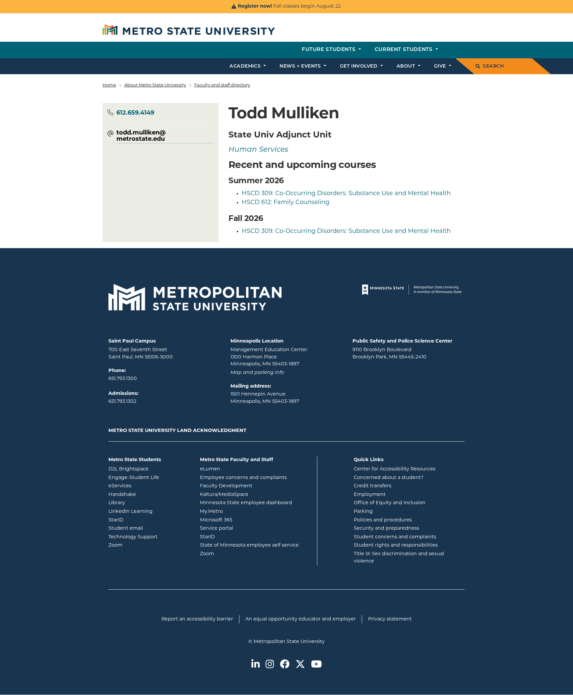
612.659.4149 (135, 113)
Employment (370, 494)
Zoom (142, 545)
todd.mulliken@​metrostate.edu (141, 136)
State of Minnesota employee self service (256, 545)
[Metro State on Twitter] (300, 665)
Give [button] (441, 66)
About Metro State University (155, 85)
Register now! (255, 6)
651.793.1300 (122, 378)
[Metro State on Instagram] (270, 665)
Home (109, 85)
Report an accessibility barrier (197, 619)
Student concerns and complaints (395, 537)
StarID (142, 520)
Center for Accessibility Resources (394, 469)
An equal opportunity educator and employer (300, 619)
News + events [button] (301, 66)
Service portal (243, 528)
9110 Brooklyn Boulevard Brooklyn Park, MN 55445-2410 (389, 354)
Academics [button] (245, 66)
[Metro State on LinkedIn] (255, 665)
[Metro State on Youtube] (316, 665)
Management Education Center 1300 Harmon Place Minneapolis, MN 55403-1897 (268, 357)
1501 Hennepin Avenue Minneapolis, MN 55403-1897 (264, 398)
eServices (146, 486)
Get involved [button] (359, 66)
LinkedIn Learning (149, 511)
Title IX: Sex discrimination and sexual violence (399, 558)
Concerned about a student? (388, 477)
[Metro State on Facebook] (284, 665)
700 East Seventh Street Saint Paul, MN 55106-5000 (140, 354)
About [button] (406, 66)
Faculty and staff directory (222, 85)
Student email (149, 528)
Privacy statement (390, 619)
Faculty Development (226, 486)
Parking (363, 511)
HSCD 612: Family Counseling (285, 203)
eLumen (237, 469)
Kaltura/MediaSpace (251, 494)
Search (493, 66)
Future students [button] (329, 49)
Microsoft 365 (243, 520)
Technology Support (133, 537)
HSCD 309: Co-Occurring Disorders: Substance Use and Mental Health (346, 194)
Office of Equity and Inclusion (389, 503)
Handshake (148, 494)
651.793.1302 (122, 401)
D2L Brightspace (149, 469)
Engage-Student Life (149, 477)
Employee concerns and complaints (243, 477)
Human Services (258, 149)
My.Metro (238, 511)
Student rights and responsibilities (396, 545)
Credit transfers (372, 486)
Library (143, 503)
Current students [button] (404, 49)
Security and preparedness (386, 528)
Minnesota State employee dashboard (256, 503)
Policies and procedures (383, 520)
